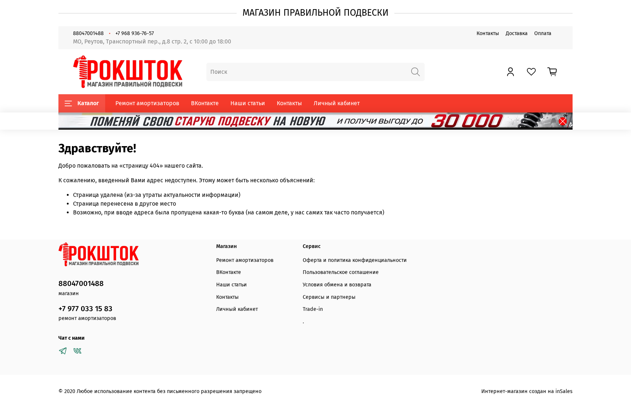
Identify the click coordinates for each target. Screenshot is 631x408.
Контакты (488, 33)
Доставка (517, 33)
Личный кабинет (337, 103)
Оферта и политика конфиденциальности (355, 260)
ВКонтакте (205, 103)
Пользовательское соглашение (341, 272)
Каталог (88, 103)
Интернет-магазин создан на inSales (527, 391)
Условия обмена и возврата (337, 285)
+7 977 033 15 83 (85, 308)
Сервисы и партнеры (329, 297)
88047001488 (88, 33)
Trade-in (313, 309)
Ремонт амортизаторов (147, 103)
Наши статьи (247, 103)
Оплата (542, 33)
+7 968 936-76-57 (134, 33)
